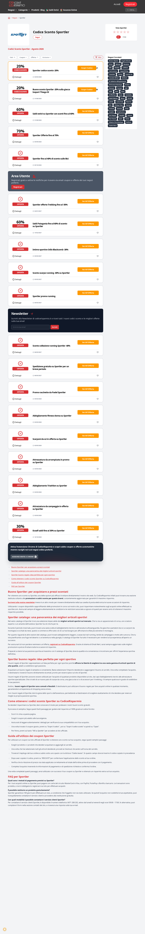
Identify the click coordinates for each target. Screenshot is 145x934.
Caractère (112, 74)
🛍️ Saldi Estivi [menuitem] (52, 10)
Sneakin (111, 112)
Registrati (130, 4)
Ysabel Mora (113, 126)
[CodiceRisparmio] (9, 18)
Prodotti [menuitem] (35, 10)
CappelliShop (124, 71)
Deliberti (124, 78)
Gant (116, 91)
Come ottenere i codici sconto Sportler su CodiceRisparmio (35, 578)
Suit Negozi (112, 115)
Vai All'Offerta (88, 111)
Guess (120, 95)
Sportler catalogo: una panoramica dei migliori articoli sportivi (36, 571)
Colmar (120, 74)
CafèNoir (125, 68)
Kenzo (123, 98)
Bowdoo (117, 68)
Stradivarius (121, 112)
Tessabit (121, 115)
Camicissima (113, 71)
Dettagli (18, 77)
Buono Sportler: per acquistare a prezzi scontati (30, 567)
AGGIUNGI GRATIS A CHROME (23, 557)
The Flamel (112, 119)
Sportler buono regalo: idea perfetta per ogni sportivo (33, 575)
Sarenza (119, 108)
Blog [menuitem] (42, 10)
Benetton (126, 64)
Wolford (128, 122)
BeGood (118, 64)
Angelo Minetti (126, 61)
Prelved (128, 105)
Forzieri (119, 88)
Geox (122, 91)
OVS (110, 105)
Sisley (127, 108)
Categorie (23, 10)
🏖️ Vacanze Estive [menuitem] (68, 10)
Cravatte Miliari (114, 78)
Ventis (127, 119)
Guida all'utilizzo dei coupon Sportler (26, 582)
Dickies (127, 85)
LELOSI (129, 98)
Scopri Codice (86, 68)
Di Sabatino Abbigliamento (117, 81)
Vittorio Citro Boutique (116, 122)
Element (111, 88)
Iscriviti (54, 327)
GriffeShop (112, 95)
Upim (120, 119)
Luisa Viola (119, 102)
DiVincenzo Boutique (115, 85)
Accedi (117, 4)
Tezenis (129, 115)
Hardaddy (128, 95)
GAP (126, 88)
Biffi (110, 68)
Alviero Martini (113, 61)
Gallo (110, 91)
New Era (128, 102)
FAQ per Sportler (18, 586)
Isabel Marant (113, 98)
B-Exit (111, 64)
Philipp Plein (119, 105)
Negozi (11, 10)
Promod (111, 108)
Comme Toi (128, 74)
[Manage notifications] (4, 929)
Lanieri (111, 102)
